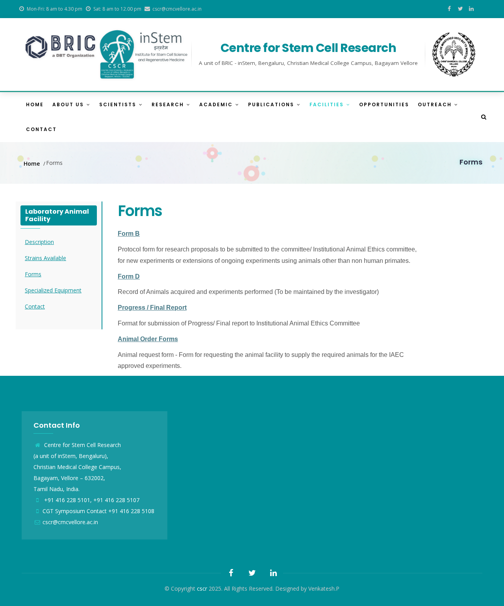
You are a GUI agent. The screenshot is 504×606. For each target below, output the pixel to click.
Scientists (118, 104)
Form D (129, 276)
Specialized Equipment (53, 290)
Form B (129, 233)
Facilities (327, 104)
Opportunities (384, 104)
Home (35, 104)
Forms (33, 274)
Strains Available (45, 258)
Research (169, 104)
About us (69, 104)
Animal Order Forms (148, 339)
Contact (41, 129)
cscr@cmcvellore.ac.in (70, 522)
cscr (202, 588)
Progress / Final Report (152, 307)
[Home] (106, 54)
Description (39, 242)
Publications (272, 104)
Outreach (436, 104)
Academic (217, 104)
